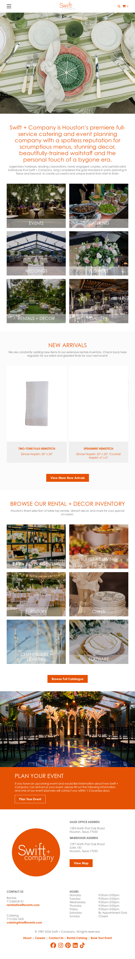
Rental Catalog (77, 938)
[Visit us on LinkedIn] (75, 945)
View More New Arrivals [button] (67, 478)
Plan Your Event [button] (30, 799)
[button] (119, 6)
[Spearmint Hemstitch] (98, 404)
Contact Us (56, 938)
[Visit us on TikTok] (82, 945)
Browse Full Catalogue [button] (67, 679)
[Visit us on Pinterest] (68, 945)
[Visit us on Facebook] (53, 945)
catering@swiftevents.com (24, 922)
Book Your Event (101, 938)
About (27, 938)
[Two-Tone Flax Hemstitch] (37, 404)
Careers (40, 938)
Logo (67, 6)
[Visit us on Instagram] (60, 945)
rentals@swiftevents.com (23, 905)
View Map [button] (81, 863)
